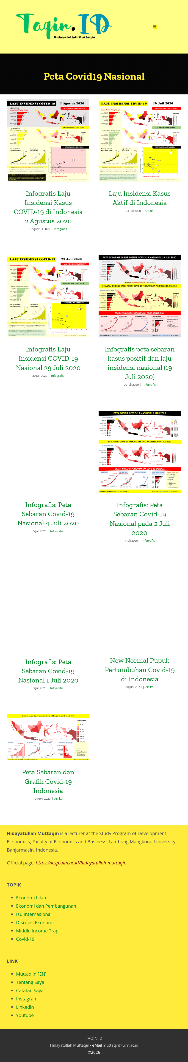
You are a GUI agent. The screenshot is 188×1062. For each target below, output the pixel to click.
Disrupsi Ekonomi (35, 922)
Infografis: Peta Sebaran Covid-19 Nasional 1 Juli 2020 (48, 600)
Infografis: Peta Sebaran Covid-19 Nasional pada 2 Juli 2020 (139, 444)
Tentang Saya (30, 982)
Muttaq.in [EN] (31, 974)
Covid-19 (25, 939)
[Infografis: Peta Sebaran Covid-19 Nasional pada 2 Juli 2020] (140, 452)
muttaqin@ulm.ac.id (120, 1045)
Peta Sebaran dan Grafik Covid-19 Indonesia (48, 729)
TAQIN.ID (94, 1038)
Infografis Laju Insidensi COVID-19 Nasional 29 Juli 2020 (48, 288)
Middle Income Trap (37, 931)
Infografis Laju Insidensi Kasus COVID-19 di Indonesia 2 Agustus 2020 (48, 129)
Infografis (60, 229)
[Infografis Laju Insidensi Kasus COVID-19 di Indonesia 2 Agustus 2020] (48, 140)
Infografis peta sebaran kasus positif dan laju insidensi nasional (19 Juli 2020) (139, 285)
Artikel (149, 211)
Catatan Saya (30, 990)
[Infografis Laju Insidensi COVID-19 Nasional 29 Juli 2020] (48, 296)
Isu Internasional (34, 914)
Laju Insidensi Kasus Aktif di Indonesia (139, 132)
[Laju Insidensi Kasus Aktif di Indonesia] (140, 140)
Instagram (27, 999)
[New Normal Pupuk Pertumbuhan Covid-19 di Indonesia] (140, 608)
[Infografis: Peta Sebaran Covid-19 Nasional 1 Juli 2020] (48, 608)
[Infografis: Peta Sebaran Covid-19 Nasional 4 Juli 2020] (48, 452)
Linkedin (25, 1007)
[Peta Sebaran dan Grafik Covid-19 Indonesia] (48, 737)
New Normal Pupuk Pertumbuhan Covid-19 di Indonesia (139, 596)
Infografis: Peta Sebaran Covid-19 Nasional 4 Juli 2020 (48, 444)
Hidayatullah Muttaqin (69, 1045)
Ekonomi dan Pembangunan (46, 906)
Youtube (25, 1015)
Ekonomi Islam (32, 898)
